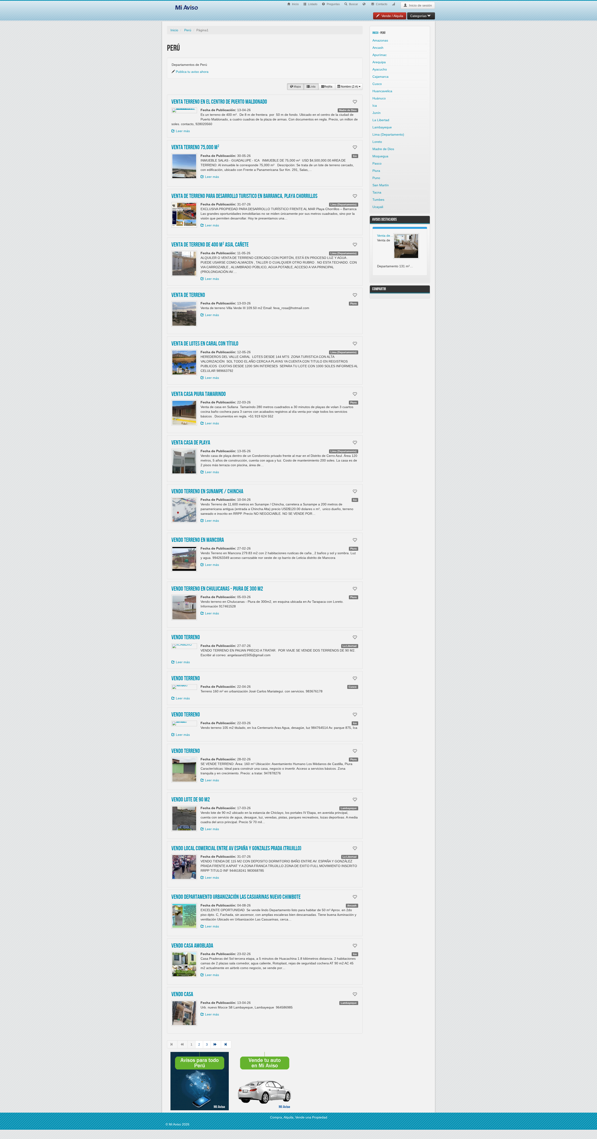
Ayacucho (379, 69)
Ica (374, 105)
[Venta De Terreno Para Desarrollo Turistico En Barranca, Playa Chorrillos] (184, 215)
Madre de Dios (383, 149)
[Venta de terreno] (184, 314)
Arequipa (379, 62)
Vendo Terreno (185, 678)
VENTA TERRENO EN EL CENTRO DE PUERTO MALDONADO (219, 102)
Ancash (377, 47)
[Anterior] (182, 1044)
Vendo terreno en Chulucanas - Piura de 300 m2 (217, 588)
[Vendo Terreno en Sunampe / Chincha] (184, 510)
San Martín (380, 185)
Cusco (377, 84)
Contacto (381, 4)
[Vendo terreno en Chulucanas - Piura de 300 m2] (184, 607)
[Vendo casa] (184, 1013)
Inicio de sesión (420, 5)
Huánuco (379, 98)
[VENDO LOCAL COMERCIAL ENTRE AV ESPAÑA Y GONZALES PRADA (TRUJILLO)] (184, 867)
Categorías (418, 16)
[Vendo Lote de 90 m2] (184, 818)
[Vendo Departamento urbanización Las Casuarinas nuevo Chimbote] (184, 916)
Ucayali (377, 207)
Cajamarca (380, 76)
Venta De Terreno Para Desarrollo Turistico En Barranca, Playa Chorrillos (244, 196)
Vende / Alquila (392, 16)
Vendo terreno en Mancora (197, 540)
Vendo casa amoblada (192, 945)
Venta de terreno (188, 295)
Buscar (353, 4)
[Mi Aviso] (187, 6)
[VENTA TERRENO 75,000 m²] (184, 166)
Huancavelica (382, 91)
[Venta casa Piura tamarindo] (184, 413)
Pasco (377, 163)
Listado (312, 4)
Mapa (297, 86)
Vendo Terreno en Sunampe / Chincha (207, 491)
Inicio (295, 4)
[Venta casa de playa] (184, 461)
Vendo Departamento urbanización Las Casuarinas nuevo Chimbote (236, 897)
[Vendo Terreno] (184, 687)
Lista (312, 86)
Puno (376, 178)
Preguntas (333, 4)
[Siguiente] (216, 1044)
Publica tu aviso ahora (192, 72)
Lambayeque (382, 127)
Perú (187, 30)
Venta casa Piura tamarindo (198, 394)
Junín (376, 113)
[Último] (226, 1044)
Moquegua (380, 156)
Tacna (376, 192)
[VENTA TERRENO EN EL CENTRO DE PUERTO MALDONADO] (184, 110)
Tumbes (378, 199)
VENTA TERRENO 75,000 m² (195, 147)
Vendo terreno (185, 714)
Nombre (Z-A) (349, 86)
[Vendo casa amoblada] (184, 964)
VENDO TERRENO (185, 637)
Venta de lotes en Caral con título (204, 343)
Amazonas (380, 40)
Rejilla (328, 86)
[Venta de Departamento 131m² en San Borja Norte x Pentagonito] (406, 246)
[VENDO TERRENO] (184, 646)
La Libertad (380, 120)
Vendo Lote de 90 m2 (190, 799)
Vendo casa (182, 994)
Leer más (183, 131)
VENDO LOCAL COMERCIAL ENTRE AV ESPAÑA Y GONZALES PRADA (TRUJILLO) (236, 848)
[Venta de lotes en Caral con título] (184, 362)
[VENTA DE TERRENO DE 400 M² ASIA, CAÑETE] (184, 263)
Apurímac (379, 55)
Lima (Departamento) (388, 134)
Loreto (377, 142)
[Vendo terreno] (184, 723)
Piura (376, 171)
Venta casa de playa (190, 442)
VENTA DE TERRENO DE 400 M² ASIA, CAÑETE (210, 244)
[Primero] (172, 1044)
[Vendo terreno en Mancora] (184, 559)
